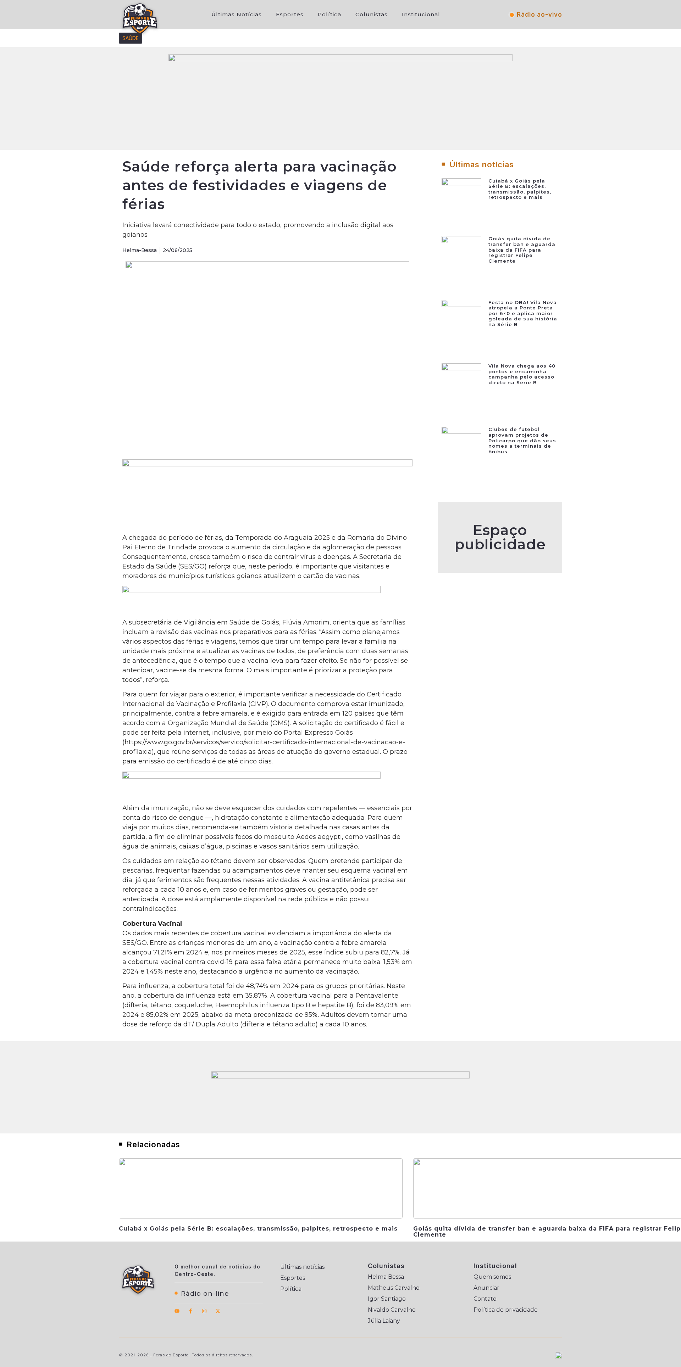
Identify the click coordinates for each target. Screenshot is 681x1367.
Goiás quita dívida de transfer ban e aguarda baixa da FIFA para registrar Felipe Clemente (521, 249)
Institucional (421, 14)
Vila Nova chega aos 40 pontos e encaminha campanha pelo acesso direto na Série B (521, 374)
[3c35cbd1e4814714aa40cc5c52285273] (267, 464)
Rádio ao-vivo (539, 14)
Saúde (130, 38)
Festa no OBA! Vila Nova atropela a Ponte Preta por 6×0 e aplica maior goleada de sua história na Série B (522, 313)
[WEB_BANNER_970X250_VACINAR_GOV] (340, 59)
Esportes (290, 14)
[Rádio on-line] (176, 1293)
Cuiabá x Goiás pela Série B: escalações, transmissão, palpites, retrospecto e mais (519, 189)
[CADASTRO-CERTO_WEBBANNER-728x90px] (251, 776)
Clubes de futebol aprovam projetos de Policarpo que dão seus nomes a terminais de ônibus (522, 440)
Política (329, 14)
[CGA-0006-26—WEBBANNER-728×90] (251, 591)
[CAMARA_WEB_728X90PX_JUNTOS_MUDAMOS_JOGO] (340, 1076)
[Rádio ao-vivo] (512, 15)
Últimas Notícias (236, 14)
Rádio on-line (205, 1294)
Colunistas (371, 14)
